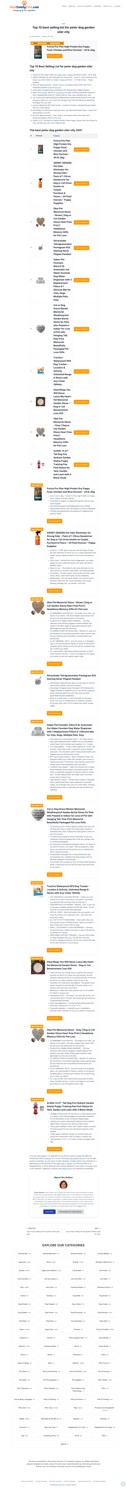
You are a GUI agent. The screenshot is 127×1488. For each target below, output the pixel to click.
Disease (51, 1296)
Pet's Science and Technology (78, 1389)
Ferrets (51, 1338)
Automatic (60, 92)
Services (24, 1427)
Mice (51, 1363)
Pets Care (24, 1408)
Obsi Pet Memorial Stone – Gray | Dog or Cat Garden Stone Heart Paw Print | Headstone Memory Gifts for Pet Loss (62, 432)
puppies (58, 503)
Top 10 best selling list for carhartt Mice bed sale (43, 1231)
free (55, 757)
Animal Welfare (105, 1254)
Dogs (63, 23)
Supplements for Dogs (104, 1427)
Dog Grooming (78, 1312)
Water (69, 92)
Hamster (24, 1346)
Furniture (62, 80)
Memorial (43, 85)
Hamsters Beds (51, 1346)
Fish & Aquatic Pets (78, 1338)
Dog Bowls (104, 1296)
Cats (69, 95)
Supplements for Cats (78, 1427)
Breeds (24, 1270)
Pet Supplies (78, 1380)
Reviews (104, 1419)
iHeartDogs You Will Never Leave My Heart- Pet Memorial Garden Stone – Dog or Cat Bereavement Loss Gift (70, 965)
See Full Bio (49, 1212)
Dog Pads (24, 1321)
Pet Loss (58, 87)
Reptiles (78, 1419)
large (92, 501)
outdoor (63, 993)
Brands (78, 1262)
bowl (64, 759)
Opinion (78, 1363)
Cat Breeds (78, 1270)
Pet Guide (24, 1380)
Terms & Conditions (84, 6)
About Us (71, 6)
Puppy (59, 75)
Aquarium (24, 1262)
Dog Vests (105, 1321)
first (85, 509)
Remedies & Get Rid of (51, 1419)
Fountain (44, 92)
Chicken (70, 75)
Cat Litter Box (78, 1279)
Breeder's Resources (105, 1262)
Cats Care (51, 1287)
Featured (24, 1338)
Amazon (48, 1158)
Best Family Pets (60, 1484)
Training (79, 120)
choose (78, 1156)
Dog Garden (41, 1156)
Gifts (50, 87)
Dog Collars (78, 1304)
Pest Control (105, 1363)
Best (35, 43)
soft (60, 701)
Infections (78, 1355)
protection (91, 690)
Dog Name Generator (84, 1481)
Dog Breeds (24, 1304)
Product (56, 136)
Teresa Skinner (35, 36)
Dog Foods (51, 1312)
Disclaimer (98, 6)
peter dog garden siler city (75, 1158)
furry (61, 649)
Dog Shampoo (78, 1321)
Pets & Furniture (78, 1399)
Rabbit (24, 1419)
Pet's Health (105, 1380)
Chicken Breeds (78, 1287)
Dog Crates (105, 1304)
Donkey (78, 1329)
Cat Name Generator (99, 1481)
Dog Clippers (51, 1304)
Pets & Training (104, 1399)
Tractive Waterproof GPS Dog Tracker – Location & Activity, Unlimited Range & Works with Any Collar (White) (68, 889)
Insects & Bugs (24, 1363)
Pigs (78, 1408)
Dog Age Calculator (27, 1481)
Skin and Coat (51, 1427)
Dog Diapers (24, 1312)
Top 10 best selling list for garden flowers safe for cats (83, 1231)
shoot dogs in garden (64, 1163)
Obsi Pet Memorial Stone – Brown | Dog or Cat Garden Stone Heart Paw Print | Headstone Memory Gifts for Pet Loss (62, 222)
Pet (47, 77)
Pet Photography (51, 1380)
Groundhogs (105, 1338)
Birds (51, 1262)
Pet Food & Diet (78, 1371)
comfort (83, 857)
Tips (24, 1436)
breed (52, 503)
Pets (85, 95)
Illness (51, 1355)
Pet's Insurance (24, 1388)
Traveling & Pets (51, 1436)
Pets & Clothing (51, 1399)
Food (64, 75)
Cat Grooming (51, 1279)
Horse (78, 1346)
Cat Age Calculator (41, 1481)
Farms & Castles (105, 1329)
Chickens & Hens (105, 1287)
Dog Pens (51, 1321)
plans (57, 907)
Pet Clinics (24, 1371)
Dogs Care (51, 1329)
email (79, 1206)
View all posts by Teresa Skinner (70, 1212)
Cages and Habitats (51, 1270)
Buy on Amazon (54, 56)
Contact (117, 6)
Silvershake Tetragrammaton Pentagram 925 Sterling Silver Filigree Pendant (62, 247)
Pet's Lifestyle (51, 1388)
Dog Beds (78, 1296)
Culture (24, 1296)
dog (48, 43)
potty (61, 1116)
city (61, 43)
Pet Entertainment (51, 1371)
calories (56, 922)
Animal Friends (78, 1254)
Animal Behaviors (51, 1254)
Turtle (78, 1436)
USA (70, 938)
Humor (24, 1355)
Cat (39, 80)
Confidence (68, 862)
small (83, 749)
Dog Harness (105, 1312)
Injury (104, 1355)
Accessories (24, 1254)
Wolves (65, 1444)
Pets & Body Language (24, 1399)
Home (64, 6)
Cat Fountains (24, 1279)
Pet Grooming (105, 1371)
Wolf (105, 1436)
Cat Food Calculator (70, 1481)
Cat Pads (105, 1279)
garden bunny (67, 1169)
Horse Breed (105, 1346)
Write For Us (107, 6)
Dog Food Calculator (55, 1481)
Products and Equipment (104, 1409)
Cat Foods (105, 1270)
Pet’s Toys (51, 1408)
